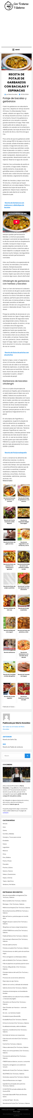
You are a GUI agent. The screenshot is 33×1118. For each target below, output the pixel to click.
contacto (5, 813)
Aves (4, 827)
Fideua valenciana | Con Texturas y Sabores (15, 1047)
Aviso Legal (16, 1111)
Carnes (5, 830)
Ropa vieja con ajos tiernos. (11, 981)
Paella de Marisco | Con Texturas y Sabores (15, 936)
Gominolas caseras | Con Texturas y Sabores (16, 1077)
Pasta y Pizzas (7, 861)
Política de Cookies (23, 1109)
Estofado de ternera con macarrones (14, 1035)
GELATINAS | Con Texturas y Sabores (13, 1074)
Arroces (5, 823)
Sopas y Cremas (7, 878)
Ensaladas (6, 840)
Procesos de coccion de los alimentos (14, 978)
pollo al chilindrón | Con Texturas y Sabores (15, 960)
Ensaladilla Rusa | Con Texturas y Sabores (15, 1019)
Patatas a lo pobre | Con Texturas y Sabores (16, 948)
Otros (4, 854)
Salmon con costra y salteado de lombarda (15, 984)
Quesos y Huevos (8, 871)
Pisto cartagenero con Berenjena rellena (14, 957)
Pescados (6, 864)
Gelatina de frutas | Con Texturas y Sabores (16, 1070)
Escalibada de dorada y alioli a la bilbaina (14, 1026)
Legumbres (6, 847)
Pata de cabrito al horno (10, 945)
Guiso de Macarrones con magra (12, 1080)
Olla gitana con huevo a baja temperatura (15, 927)
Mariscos (5, 850)
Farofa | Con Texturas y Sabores (12, 1044)
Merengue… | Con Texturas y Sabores (13, 904)
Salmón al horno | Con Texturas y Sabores (15, 988)
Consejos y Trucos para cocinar (12, 837)
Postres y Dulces (8, 867)
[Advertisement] (16, 28)
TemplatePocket (18, 1114)
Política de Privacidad (8, 1109)
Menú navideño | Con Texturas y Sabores (14, 901)
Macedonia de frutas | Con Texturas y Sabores (16, 1103)
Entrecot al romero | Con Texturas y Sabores (16, 1023)
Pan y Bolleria (7, 857)
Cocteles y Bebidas (8, 834)
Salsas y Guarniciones (9, 874)
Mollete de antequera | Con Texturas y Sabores (16, 907)
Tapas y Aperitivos (8, 881)
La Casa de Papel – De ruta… (11, 1100)
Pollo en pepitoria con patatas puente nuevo (16, 963)
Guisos (12, 707)
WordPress (16, 1115)
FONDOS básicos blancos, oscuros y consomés (16, 1061)
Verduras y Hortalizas (9, 884)
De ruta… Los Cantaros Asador (11, 1013)
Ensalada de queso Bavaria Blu (12, 1016)
